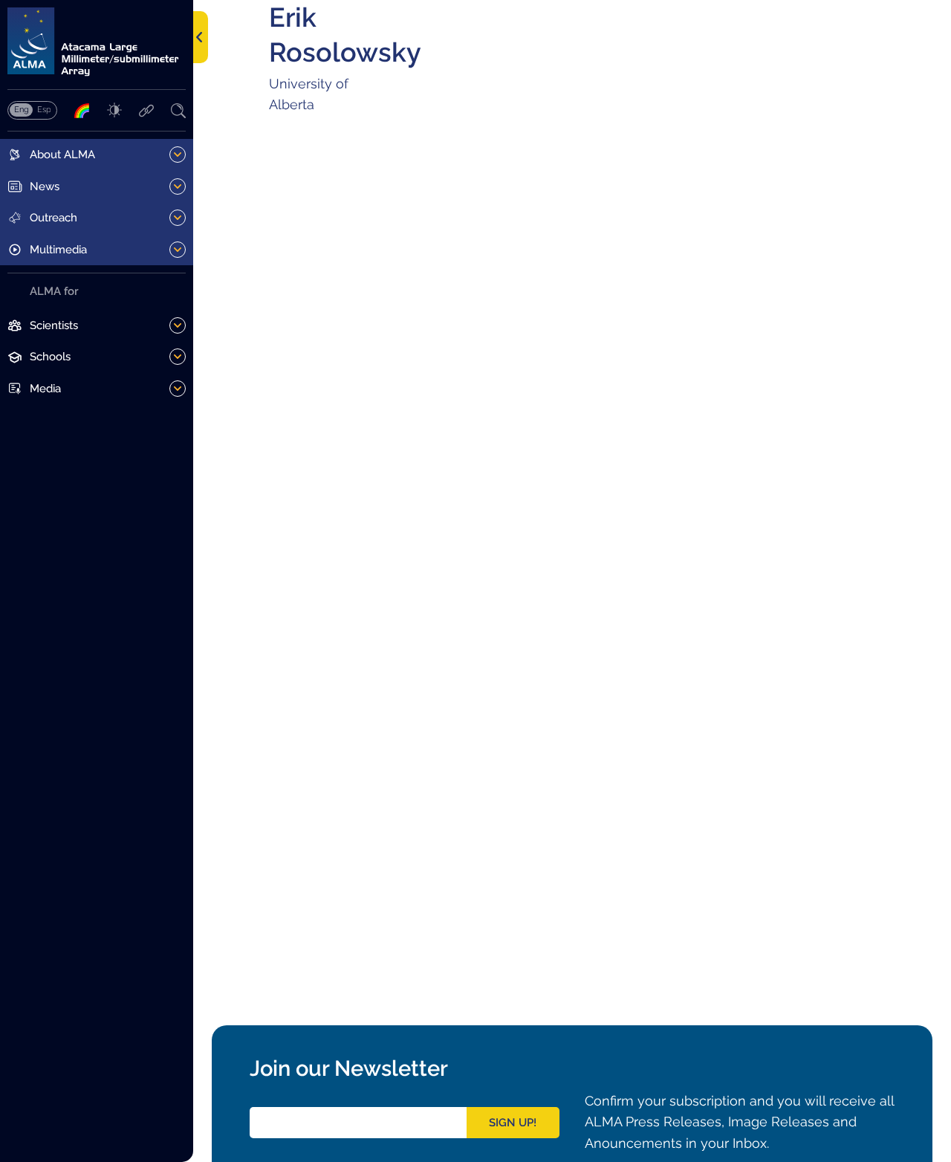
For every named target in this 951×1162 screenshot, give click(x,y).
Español (44, 109)
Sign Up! (512, 1122)
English (21, 109)
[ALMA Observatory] (96, 42)
